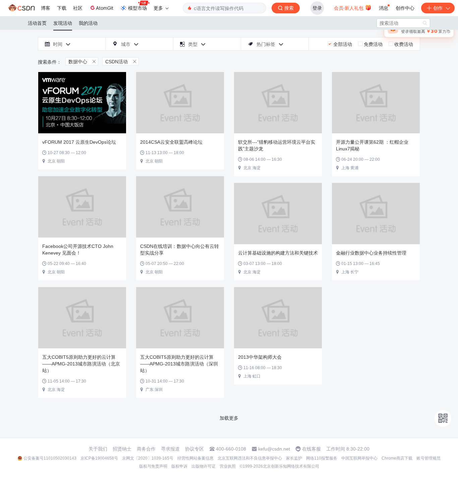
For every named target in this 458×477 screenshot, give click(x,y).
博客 (45, 8)
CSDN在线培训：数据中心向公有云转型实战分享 (179, 250)
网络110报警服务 (321, 458)
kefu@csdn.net (274, 449)
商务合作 (146, 449)
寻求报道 (170, 449)
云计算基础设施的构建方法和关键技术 (278, 253)
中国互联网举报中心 (359, 458)
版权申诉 (179, 466)
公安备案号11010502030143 (49, 458)
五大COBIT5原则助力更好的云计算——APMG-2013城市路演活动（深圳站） (179, 363)
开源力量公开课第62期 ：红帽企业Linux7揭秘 (372, 145)
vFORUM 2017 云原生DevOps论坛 (79, 142)
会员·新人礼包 (349, 8)
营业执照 (228, 466)
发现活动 (62, 23)
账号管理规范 (428, 458)
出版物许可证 (203, 466)
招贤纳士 (122, 449)
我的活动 (88, 23)
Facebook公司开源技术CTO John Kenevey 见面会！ (77, 250)
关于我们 (98, 449)
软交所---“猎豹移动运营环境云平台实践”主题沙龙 (276, 145)
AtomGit (104, 8)
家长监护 (294, 458)
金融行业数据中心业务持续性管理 (371, 253)
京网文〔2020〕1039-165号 (147, 458)
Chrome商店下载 (397, 458)
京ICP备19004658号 (99, 458)
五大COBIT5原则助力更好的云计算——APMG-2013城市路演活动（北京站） (81, 363)
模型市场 (137, 8)
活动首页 (37, 23)
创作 (438, 8)
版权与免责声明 (153, 466)
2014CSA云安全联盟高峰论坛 (171, 142)
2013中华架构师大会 (260, 357)
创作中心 (405, 8)
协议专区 (194, 449)
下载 (61, 8)
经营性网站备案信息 (195, 458)
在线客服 (311, 449)
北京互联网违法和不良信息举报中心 (250, 458)
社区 (77, 8)
